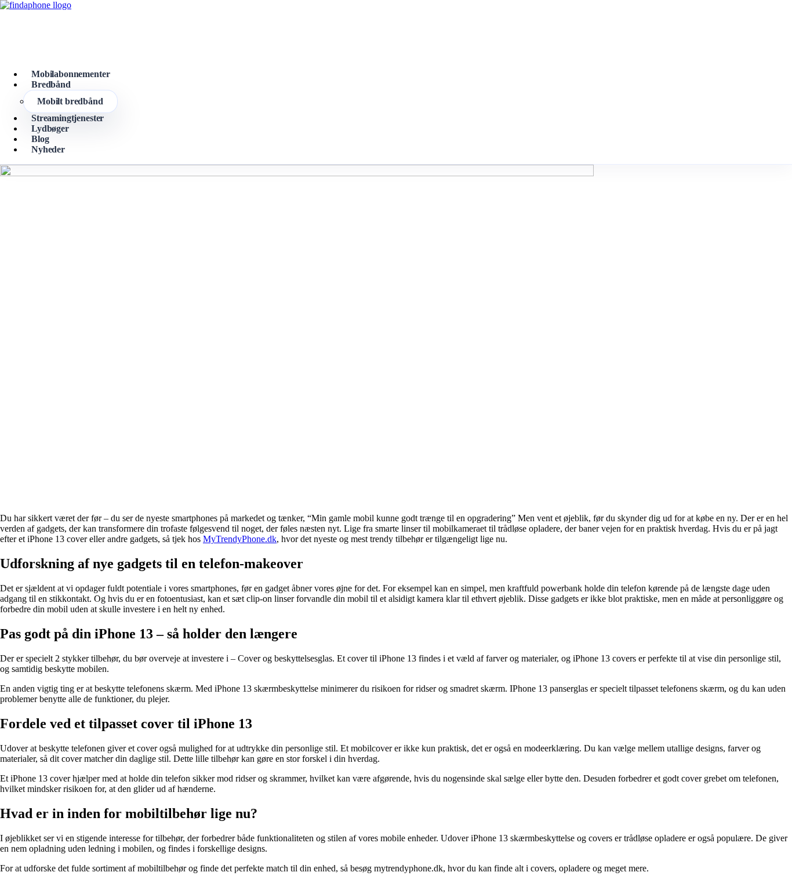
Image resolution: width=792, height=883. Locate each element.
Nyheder (48, 149)
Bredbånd (51, 84)
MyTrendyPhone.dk (240, 539)
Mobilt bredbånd (70, 101)
